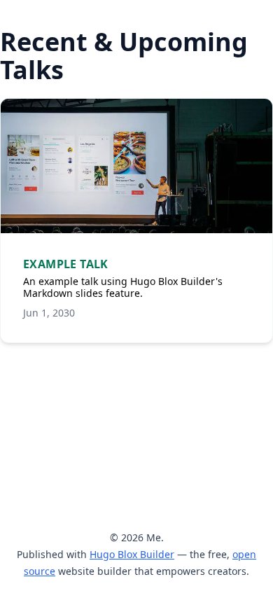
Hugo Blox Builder (132, 554)
